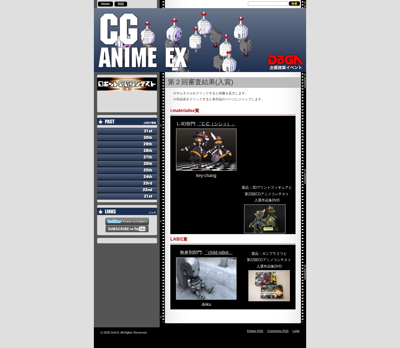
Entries (255, 331)
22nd (127, 190)
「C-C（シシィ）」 (216, 124)
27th (127, 157)
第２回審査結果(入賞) (200, 82)
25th (127, 170)
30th (127, 137)
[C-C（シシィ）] (206, 150)
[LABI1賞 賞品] (269, 285)
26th (127, 163)
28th (127, 150)
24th (127, 176)
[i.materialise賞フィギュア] (267, 218)
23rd (127, 183)
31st (127, 131)
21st (127, 196)
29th (127, 144)
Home (105, 3)
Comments (277, 331)
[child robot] (206, 278)
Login (296, 331)
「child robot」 (218, 252)
